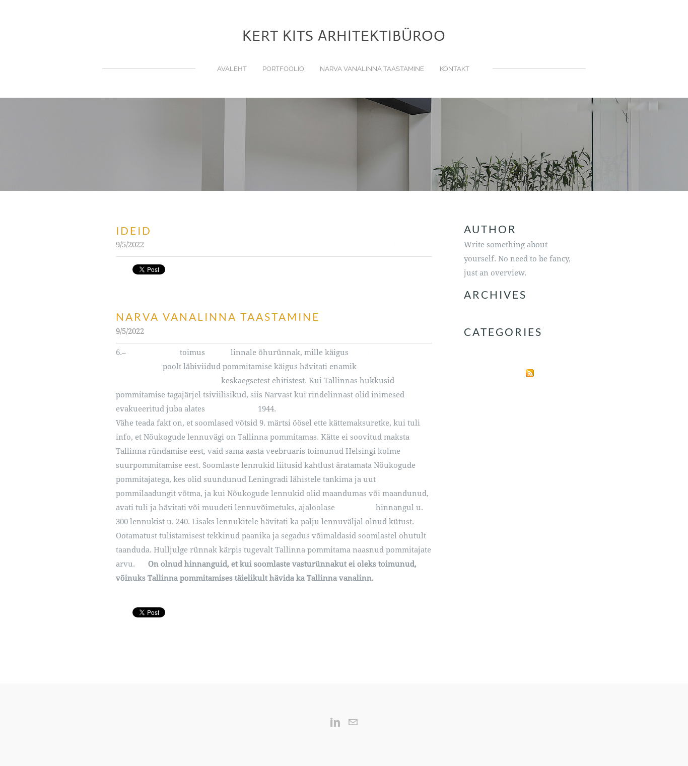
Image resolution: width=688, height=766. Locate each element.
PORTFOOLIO (283, 69)
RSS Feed (552, 375)
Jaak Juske (355, 508)
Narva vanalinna (189, 381)
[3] (141, 564)
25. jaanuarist (231, 409)
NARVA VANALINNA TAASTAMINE (372, 69)
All (469, 348)
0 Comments (410, 245)
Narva (218, 353)
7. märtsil (143, 353)
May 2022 (480, 310)
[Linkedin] (335, 722)
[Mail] (353, 722)
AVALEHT (232, 69)
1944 (170, 353)
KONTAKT (454, 69)
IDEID (134, 230)
